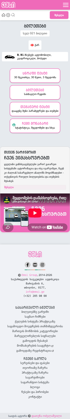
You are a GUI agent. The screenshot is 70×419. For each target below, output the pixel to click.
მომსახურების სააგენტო (34, 345)
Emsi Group (29, 275)
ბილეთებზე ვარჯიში (35, 312)
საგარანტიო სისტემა (35, 382)
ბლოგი (35, 387)
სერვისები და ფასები (35, 363)
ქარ (37, 45)
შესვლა (59, 15)
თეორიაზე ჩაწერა (35, 368)
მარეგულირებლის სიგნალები (35, 336)
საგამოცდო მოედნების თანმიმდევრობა (35, 326)
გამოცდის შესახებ (35, 341)
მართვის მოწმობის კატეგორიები (35, 331)
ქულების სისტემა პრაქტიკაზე (35, 321)
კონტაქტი (35, 397)
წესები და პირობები (35, 392)
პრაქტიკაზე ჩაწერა (35, 372)
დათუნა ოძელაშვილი (47, 416)
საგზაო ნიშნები (35, 316)
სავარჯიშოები (35, 377)
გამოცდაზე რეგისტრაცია (34, 350)
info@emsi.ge (35, 291)
